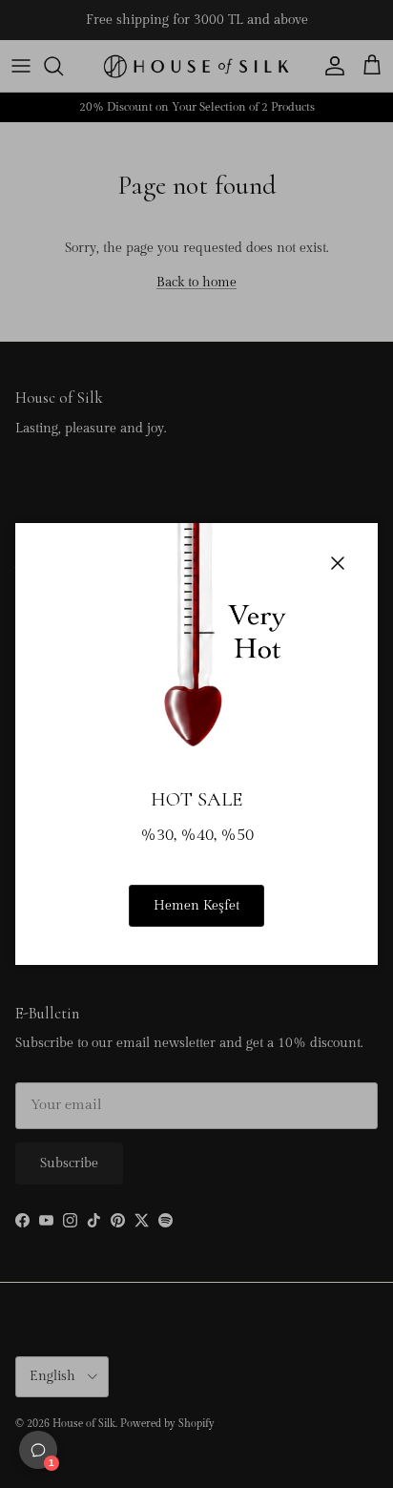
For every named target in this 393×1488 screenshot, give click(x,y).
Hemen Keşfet (196, 905)
